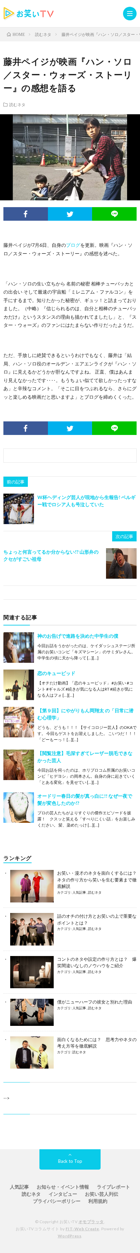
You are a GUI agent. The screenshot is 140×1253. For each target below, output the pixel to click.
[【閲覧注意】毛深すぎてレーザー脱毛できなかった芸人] (18, 765)
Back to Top (70, 1161)
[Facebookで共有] (25, 214)
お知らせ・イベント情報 (63, 1187)
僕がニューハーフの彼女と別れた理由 (94, 1002)
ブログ (73, 245)
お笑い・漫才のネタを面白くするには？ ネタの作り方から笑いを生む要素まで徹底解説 (97, 879)
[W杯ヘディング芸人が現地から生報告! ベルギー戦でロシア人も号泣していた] (18, 509)
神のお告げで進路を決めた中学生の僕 (77, 636)
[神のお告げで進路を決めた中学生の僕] (18, 647)
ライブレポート (113, 1187)
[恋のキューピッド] (18, 685)
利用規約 (97, 1201)
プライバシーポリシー (57, 1201)
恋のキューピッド (56, 673)
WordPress (70, 1235)
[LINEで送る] (114, 214)
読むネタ (17, 104)
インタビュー (63, 1194)
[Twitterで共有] (70, 214)
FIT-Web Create (82, 1228)
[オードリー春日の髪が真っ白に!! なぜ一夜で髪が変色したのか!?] (18, 807)
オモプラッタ (91, 1221)
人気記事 (79, 892)
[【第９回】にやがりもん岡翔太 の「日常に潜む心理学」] (18, 722)
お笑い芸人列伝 (101, 1194)
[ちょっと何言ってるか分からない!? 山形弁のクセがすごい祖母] (121, 563)
